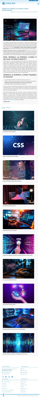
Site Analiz (24, 391)
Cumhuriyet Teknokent (7, 391)
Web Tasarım (24, 370)
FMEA (23, 386)
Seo (16, 11)
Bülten (14, 11)
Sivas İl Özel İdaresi (6, 381)
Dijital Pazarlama (25, 372)
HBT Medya (24, 381)
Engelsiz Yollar (24, 388)
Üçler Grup (5, 388)
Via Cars (4, 386)
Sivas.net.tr (24, 390)
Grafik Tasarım (24, 374)
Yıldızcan (4, 383)
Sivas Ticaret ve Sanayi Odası (8, 390)
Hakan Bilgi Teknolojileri (11, 99)
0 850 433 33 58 (6, 374)
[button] (38, 3)
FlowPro (23, 383)
